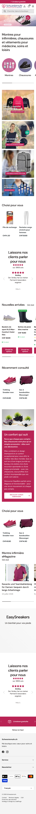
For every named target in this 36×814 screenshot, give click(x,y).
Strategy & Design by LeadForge (12, 801)
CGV (22, 797)
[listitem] (10, 224)
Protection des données (9, 799)
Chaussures (25, 75)
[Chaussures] (25, 65)
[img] (18, 265)
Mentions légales (14, 797)
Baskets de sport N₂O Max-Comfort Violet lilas (8, 331)
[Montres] (9, 65)
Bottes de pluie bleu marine (24, 328)
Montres (9, 75)
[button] (29, 6)
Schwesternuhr (11, 794)
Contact (4, 797)
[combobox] (18, 11)
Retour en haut (18, 730)
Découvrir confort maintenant (16, 496)
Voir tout (30, 305)
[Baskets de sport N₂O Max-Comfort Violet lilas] (9, 317)
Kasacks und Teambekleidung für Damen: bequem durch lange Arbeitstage (17, 587)
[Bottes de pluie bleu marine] (25, 317)
